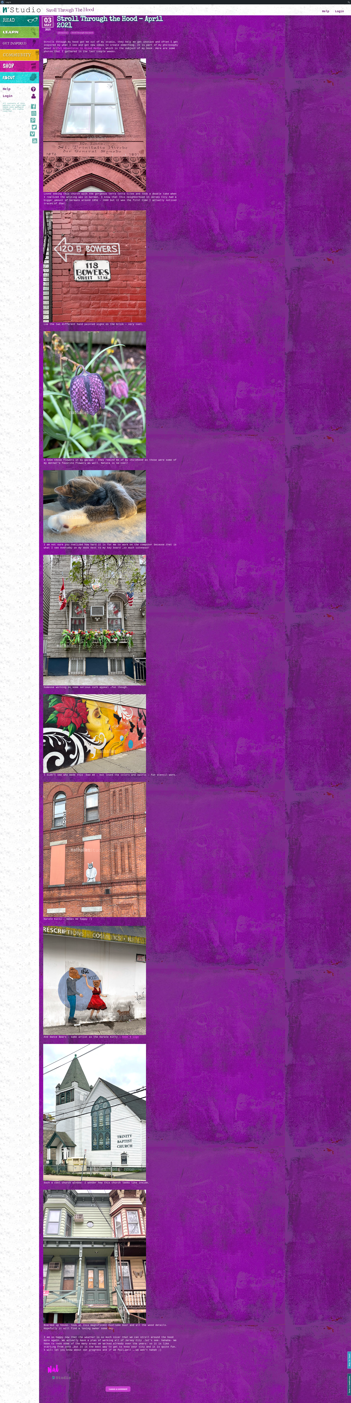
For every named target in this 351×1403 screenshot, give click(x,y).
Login (339, 11)
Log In (8, 2)
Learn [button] (11, 32)
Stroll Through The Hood (82, 33)
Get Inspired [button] (14, 43)
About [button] (9, 78)
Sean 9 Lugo (130, 1037)
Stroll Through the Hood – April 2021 (110, 22)
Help (325, 11)
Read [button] (9, 20)
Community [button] (17, 55)
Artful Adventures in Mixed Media (77, 48)
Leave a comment (118, 1389)
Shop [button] (8, 66)
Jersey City (63, 33)
